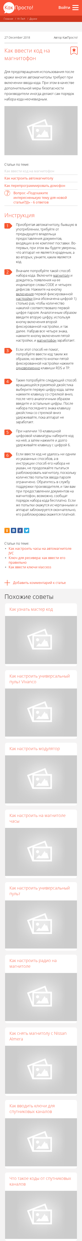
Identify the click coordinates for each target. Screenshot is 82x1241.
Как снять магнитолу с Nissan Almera (38, 1036)
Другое (33, 18)
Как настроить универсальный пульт (39, 890)
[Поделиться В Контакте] (13, 530)
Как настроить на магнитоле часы (37, 818)
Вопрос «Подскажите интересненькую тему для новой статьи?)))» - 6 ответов (40, 198)
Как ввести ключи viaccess (30, 567)
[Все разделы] (75, 7)
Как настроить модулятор (34, 748)
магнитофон (46, 340)
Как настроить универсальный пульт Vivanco (39, 679)
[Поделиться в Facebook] (20, 530)
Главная (8, 18)
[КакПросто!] (18, 7)
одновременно (28, 368)
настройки (24, 298)
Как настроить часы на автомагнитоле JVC (40, 550)
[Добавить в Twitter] (26, 530)
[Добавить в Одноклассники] (7, 530)
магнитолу (61, 275)
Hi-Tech (21, 18)
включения (25, 294)
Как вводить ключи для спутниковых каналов (32, 1108)
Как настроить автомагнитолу (28, 178)
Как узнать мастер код (31, 609)
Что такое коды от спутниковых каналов (40, 1181)
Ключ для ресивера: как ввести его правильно (37, 560)
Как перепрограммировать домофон (34, 185)
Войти (64, 7)
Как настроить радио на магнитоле (33, 963)
